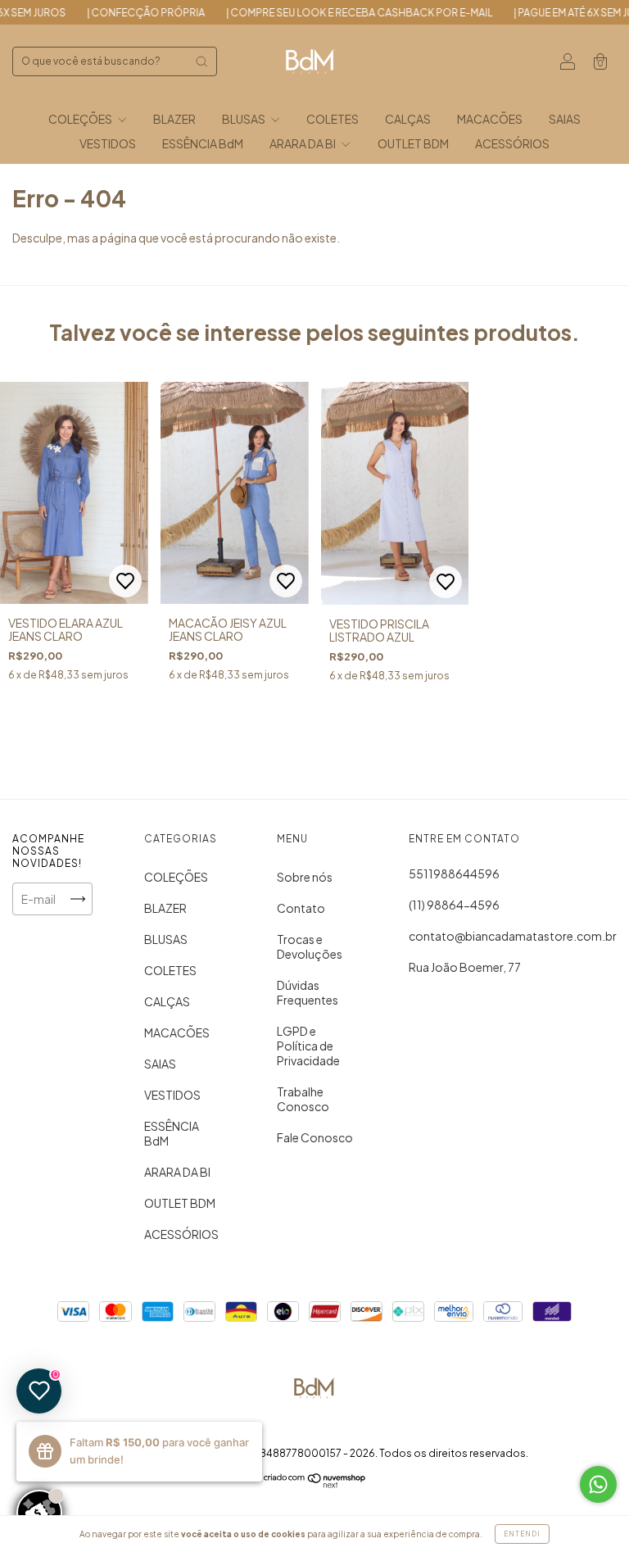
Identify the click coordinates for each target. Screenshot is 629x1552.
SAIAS (565, 118)
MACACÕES (490, 118)
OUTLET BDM (413, 143)
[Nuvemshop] (315, 1483)
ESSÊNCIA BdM (202, 143)
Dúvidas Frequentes (307, 992)
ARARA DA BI (303, 143)
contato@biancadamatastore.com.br (513, 935)
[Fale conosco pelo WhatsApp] (598, 1484)
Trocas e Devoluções (309, 946)
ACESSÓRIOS (512, 143)
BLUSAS (244, 118)
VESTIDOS (107, 143)
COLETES (332, 118)
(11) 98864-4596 (454, 904)
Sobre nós (305, 876)
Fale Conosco (315, 1137)
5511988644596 (454, 873)
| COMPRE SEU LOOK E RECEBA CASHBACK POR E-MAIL (331, 13)
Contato (301, 908)
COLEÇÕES (81, 118)
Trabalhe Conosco (303, 1099)
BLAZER (174, 118)
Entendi (522, 1534)
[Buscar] (201, 61)
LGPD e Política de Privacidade (308, 1045)
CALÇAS (408, 118)
